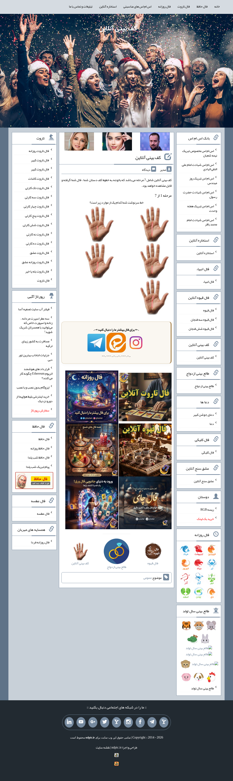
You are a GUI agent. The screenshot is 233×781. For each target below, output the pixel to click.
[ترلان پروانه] (117, 142)
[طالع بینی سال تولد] (198, 653)
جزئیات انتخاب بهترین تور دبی (36, 357)
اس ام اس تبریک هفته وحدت (202, 208)
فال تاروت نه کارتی (37, 234)
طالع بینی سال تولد (202, 688)
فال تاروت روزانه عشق (35, 262)
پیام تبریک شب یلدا (37, 467)
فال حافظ (202, 6)
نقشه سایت (103, 747)
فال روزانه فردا (40, 542)
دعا (212, 424)
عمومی (147, 577)
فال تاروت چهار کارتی (36, 206)
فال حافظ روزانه (39, 448)
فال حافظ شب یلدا (38, 457)
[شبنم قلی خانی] (79, 142)
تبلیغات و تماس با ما (80, 6)
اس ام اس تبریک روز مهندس (203, 180)
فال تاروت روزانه (39, 151)
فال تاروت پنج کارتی (37, 215)
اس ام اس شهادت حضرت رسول (200, 194)
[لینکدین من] (69, 722)
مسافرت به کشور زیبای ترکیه (37, 343)
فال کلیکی (208, 452)
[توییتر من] (104, 722)
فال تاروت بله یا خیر (37, 271)
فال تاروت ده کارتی (37, 243)
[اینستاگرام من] (128, 722)
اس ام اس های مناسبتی (137, 6)
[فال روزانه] (91, 398)
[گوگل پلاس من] (92, 722)
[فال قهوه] (145, 451)
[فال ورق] (91, 504)
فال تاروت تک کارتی (37, 188)
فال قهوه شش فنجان (201, 328)
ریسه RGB (207, 509)
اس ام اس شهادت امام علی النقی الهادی (199, 166)
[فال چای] (145, 504)
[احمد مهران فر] (155, 142)
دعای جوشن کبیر (203, 414)
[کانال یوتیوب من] (81, 722)
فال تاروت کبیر (40, 160)
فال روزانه (164, 6)
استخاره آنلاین (107, 6)
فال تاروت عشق (39, 252)
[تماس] (116, 722)
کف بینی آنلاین (118, 28)
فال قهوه (208, 310)
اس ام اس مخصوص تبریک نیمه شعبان (199, 153)
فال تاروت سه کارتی (37, 197)
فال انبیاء (208, 281)
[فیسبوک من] (140, 722)
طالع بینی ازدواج (204, 386)
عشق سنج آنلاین (204, 481)
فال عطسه (43, 513)
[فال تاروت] (145, 398)
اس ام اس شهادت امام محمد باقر (202, 222)
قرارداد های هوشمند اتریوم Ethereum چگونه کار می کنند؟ (36, 373)
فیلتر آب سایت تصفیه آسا (33, 309)
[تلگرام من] (152, 722)
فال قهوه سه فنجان (202, 319)
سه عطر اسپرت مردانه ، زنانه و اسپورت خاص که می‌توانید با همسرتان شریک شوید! (36, 325)
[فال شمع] (91, 451)
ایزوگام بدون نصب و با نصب (33, 387)
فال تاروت (183, 6)
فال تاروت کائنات (38, 178)
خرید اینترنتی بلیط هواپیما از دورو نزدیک (34, 398)
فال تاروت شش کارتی (36, 225)
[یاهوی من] (163, 722)
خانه (217, 6)
